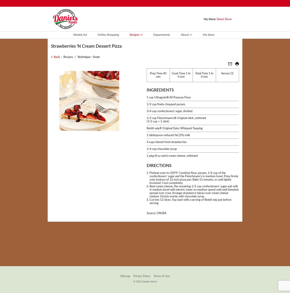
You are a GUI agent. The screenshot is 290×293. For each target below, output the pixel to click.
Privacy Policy (142, 276)
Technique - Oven (88, 57)
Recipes (68, 57)
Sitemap (125, 276)
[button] (229, 64)
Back (56, 57)
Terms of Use (161, 276)
